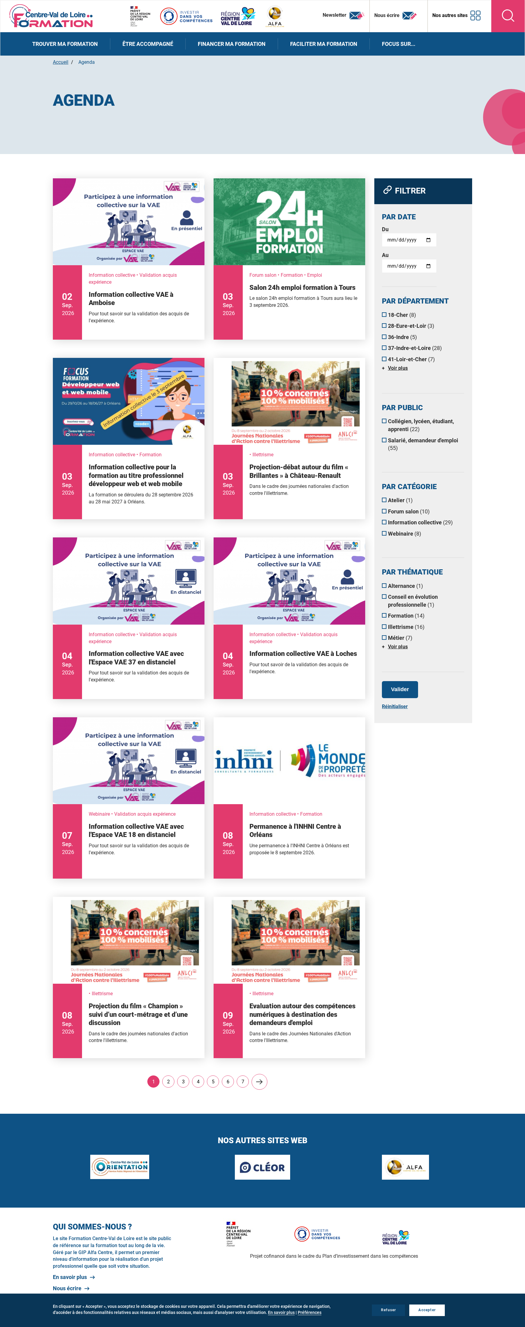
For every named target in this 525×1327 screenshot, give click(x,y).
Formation (406, 615)
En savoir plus (70, 1277)
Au (385, 255)
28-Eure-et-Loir (411, 326)
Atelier (400, 500)
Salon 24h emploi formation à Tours (302, 287)
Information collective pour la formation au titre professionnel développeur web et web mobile (136, 475)
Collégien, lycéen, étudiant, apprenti (421, 425)
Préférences (309, 1312)
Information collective (420, 522)
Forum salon (409, 511)
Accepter (427, 1310)
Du (385, 229)
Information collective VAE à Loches (303, 653)
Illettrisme (406, 627)
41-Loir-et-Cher (411, 359)
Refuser (388, 1310)
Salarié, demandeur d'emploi (423, 444)
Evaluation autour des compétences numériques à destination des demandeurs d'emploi (302, 1014)
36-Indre (402, 337)
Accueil (60, 62)
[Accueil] (51, 15)
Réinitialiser (395, 706)
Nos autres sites (450, 15)
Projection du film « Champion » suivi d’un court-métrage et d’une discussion (138, 1014)
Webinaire (404, 533)
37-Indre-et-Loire (415, 348)
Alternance (405, 586)
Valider (400, 689)
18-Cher (402, 315)
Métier (400, 638)
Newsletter (335, 15)
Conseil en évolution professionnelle (413, 601)
